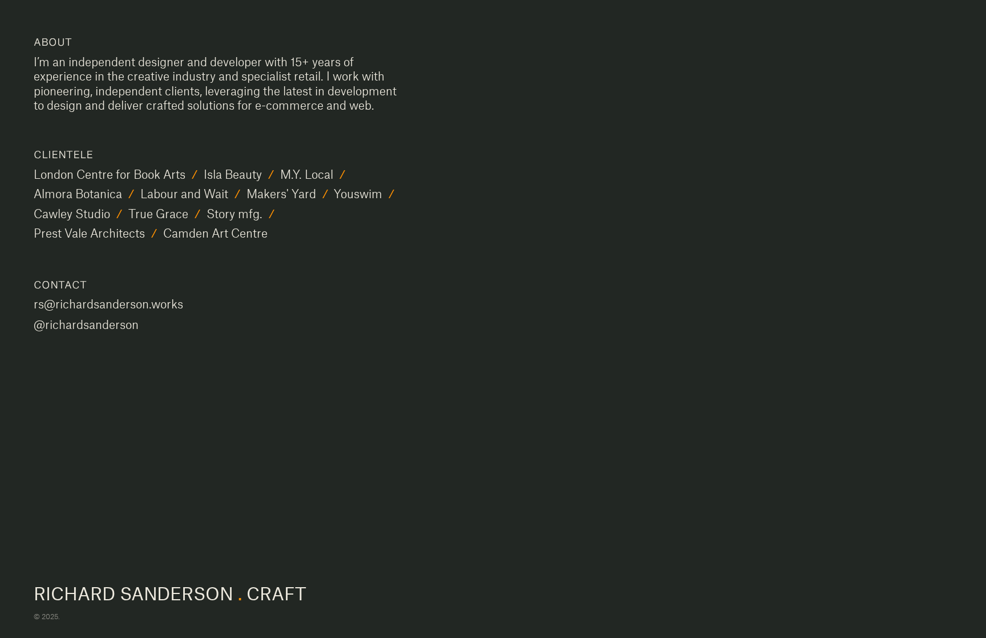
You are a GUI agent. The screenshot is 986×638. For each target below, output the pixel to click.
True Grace (158, 213)
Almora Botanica (78, 193)
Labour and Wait (184, 193)
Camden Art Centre (215, 233)
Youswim (358, 193)
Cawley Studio (72, 213)
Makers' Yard (281, 193)
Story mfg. (234, 213)
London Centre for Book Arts (109, 174)
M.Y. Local (306, 174)
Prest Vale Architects (89, 233)
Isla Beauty (233, 174)
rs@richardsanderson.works (108, 303)
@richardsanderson (86, 324)
